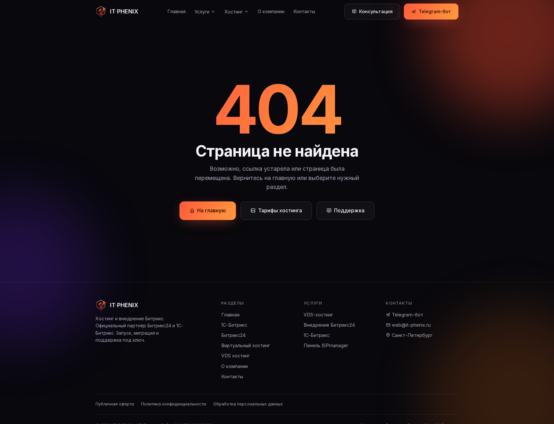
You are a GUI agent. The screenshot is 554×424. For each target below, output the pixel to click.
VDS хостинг (235, 355)
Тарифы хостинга (280, 210)
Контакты (304, 11)
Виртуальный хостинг (245, 345)
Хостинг (233, 11)
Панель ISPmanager (326, 345)
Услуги (202, 11)
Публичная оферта (115, 403)
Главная (176, 11)
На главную (211, 210)
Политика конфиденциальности (173, 403)
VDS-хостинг (318, 314)
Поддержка (349, 210)
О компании (271, 11)
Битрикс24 (233, 335)
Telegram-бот (435, 11)
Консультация (376, 11)
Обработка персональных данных (248, 403)
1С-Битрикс (234, 325)
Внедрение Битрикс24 (329, 325)
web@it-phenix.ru (410, 325)
